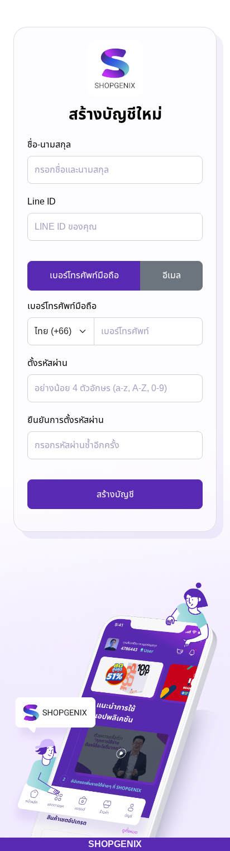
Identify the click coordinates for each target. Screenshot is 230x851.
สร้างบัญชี (115, 494)
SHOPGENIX (115, 844)
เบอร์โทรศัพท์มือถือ (84, 275)
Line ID (41, 201)
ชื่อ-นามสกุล (49, 144)
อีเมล (171, 275)
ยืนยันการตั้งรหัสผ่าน (65, 420)
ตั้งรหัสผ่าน (47, 363)
